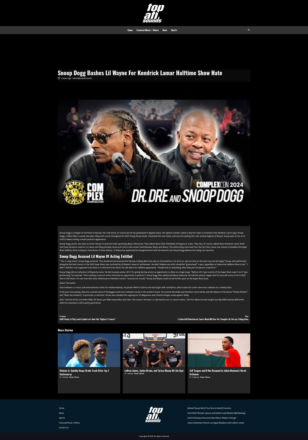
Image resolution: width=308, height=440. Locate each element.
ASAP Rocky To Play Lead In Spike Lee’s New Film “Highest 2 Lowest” (88, 318)
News (165, 30)
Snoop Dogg (65, 232)
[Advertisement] (154, 52)
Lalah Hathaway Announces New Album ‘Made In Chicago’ (212, 418)
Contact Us (63, 427)
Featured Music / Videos (148, 30)
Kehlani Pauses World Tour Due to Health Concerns (209, 408)
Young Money (136, 236)
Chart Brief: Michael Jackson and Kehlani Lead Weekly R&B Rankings (216, 413)
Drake (168, 236)
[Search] (248, 29)
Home (130, 30)
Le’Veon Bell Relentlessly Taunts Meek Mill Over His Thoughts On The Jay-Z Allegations (213, 318)
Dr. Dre (78, 243)
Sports (174, 30)
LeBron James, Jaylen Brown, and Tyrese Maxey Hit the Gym (154, 370)
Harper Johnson (74, 377)
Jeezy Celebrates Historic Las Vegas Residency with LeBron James (215, 422)
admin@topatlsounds (82, 78)
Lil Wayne (218, 236)
